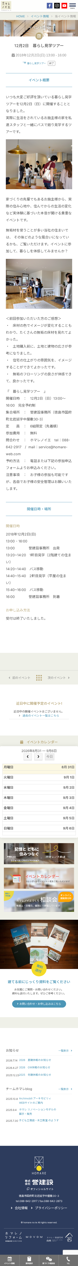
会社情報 (21, 1208)
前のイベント (21, 678)
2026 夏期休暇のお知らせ (35, 1060)
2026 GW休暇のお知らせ (34, 1067)
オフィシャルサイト (42, 1189)
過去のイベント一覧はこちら (41, 715)
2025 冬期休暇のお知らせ (35, 1074)
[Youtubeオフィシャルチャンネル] (64, 5)
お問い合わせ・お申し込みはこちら (40, 1003)
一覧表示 (63, 1050)
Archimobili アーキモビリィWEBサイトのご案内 (35, 1100)
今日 (49, 756)
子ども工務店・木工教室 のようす (39, 1120)
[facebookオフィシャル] (49, 5)
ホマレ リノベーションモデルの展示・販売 (37, 1111)
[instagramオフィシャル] (57, 5)
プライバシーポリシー (51, 1208)
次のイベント (57, 678)
